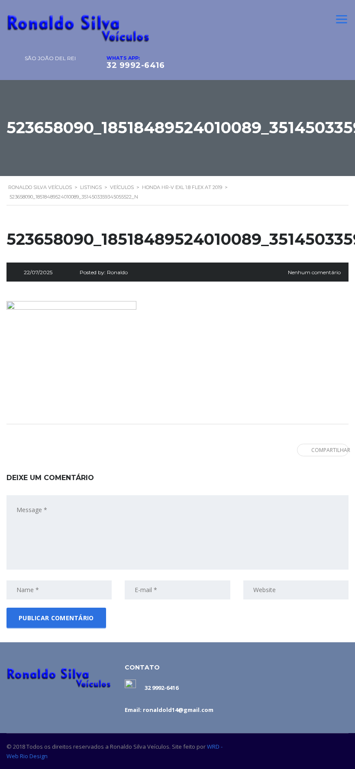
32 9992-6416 (135, 65)
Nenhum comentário (314, 272)
